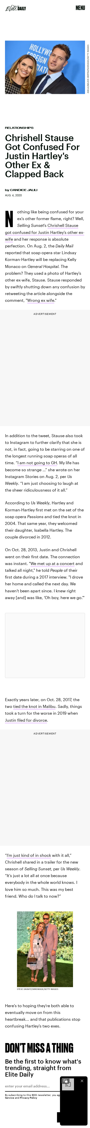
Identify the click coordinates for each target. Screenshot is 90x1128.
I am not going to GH (37, 462)
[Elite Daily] (15, 8)
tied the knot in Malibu (34, 706)
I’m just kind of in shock (29, 855)
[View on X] (45, 645)
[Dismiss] (82, 1081)
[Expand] (66, 1081)
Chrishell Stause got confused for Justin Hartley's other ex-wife (44, 232)
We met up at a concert (52, 563)
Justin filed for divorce (26, 720)
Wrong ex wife (40, 300)
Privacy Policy (28, 1097)
